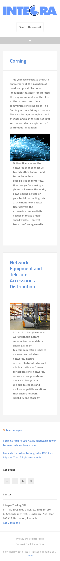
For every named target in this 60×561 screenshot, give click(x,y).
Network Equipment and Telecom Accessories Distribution (26, 274)
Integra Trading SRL (30, 12)
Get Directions (11, 523)
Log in (30, 555)
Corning (18, 61)
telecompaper (14, 430)
